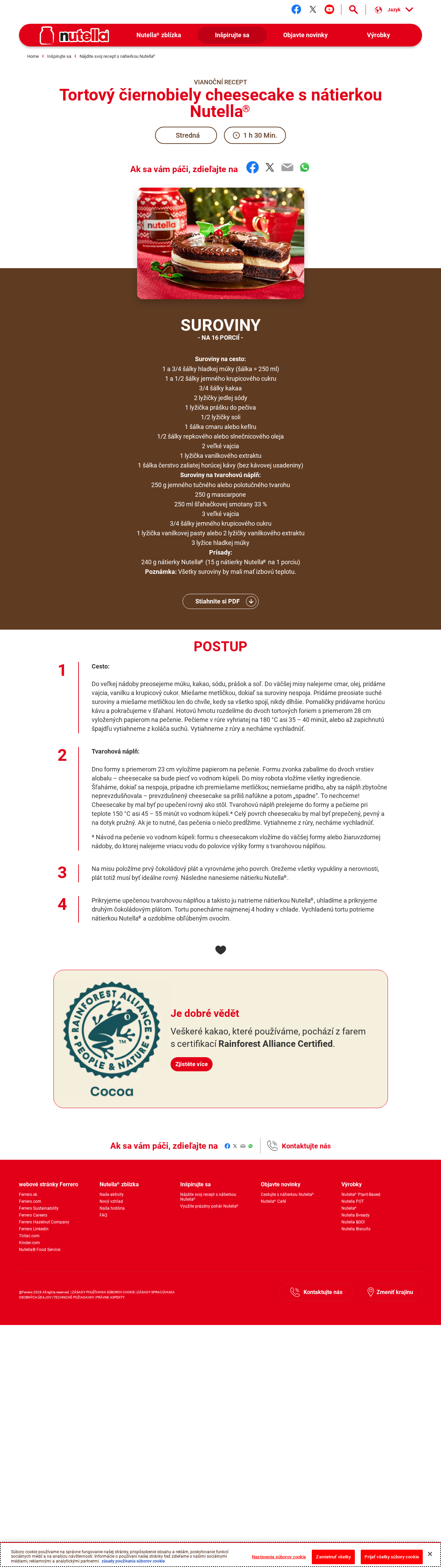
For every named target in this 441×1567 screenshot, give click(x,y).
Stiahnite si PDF (217, 601)
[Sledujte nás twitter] (313, 9)
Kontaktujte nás (306, 1146)
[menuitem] (159, 35)
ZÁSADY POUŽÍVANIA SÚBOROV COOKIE (103, 1292)
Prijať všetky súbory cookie (392, 1556)
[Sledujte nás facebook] (296, 9)
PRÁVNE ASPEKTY (110, 1297)
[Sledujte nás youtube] (329, 9)
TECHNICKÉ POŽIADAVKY (73, 1297)
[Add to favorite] (220, 950)
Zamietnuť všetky (333, 1556)
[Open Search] (353, 9)
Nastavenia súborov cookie (279, 1556)
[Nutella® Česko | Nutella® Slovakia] (74, 35)
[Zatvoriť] (430, 1553)
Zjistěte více (191, 1064)
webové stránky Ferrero (48, 1184)
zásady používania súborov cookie (133, 1561)
